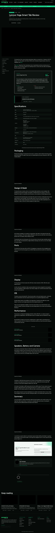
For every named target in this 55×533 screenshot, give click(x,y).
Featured (16, 12)
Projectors (21, 518)
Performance (4, 69)
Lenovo (19, 12)
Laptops (30, 519)
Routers (20, 524)
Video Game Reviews (41, 518)
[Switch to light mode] (2, 5)
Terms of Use (49, 521)
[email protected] (36, 450)
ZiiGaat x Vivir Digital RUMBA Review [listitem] (32, 6)
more (21, 62)
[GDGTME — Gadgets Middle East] (4, 2)
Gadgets (26, 2)
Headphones (21, 523)
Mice (29, 525)
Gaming (30, 2)
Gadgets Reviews (7, 8)
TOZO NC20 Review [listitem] (43, 6)
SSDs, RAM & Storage (32, 522)
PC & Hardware (20, 2)
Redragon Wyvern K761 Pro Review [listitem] (18, 6)
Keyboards (30, 523)
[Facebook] (2, 526)
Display (3, 66)
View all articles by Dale (23, 465)
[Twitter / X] (6, 526)
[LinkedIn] (8, 526)
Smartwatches (21, 526)
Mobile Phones (21, 520)
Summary (3, 73)
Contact (48, 518)
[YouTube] (9, 526)
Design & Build (4, 63)
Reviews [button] (35, 2)
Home (2, 8)
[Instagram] (4, 526)
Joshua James (4, 510)
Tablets (20, 521)
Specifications (4, 60)
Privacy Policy (45, 454)
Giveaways (40, 2)
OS (2, 67)
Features (11, 2)
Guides (15, 2)
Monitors (30, 520)
